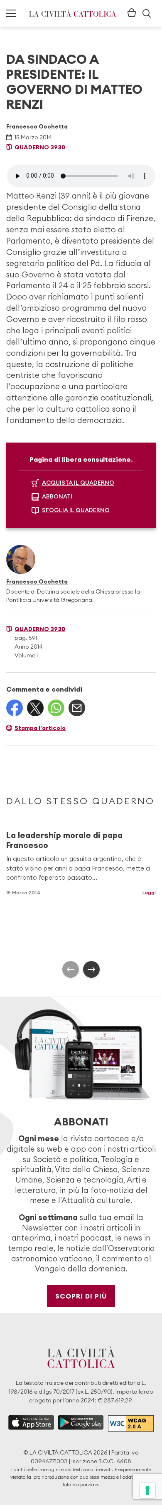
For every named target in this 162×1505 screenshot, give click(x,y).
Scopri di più (81, 1296)
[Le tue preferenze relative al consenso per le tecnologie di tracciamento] (147, 1490)
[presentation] (70, 969)
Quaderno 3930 (40, 147)
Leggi (149, 892)
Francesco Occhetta (37, 126)
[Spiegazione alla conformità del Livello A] (131, 1423)
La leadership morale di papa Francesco (64, 840)
